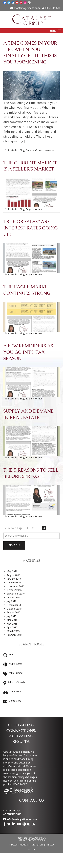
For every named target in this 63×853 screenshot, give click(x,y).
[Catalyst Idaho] (31, 19)
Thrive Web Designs (35, 840)
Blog (22, 150)
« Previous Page (14, 528)
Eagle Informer (34, 209)
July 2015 (11, 616)
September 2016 (16, 593)
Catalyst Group (11, 810)
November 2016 (15, 586)
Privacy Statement (18, 844)
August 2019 (13, 575)
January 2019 (14, 578)
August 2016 (13, 597)
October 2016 (14, 589)
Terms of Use (36, 844)
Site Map (50, 844)
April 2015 (12, 627)
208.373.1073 (52, 8)
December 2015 (15, 605)
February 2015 (14, 634)
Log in (31, 849)
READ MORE (20, 784)
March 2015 (13, 631)
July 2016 (11, 601)
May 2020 (12, 571)
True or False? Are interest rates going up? (30, 228)
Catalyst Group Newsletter (40, 150)
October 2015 (14, 608)
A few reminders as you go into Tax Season (28, 352)
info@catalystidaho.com (27, 8)
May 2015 (12, 623)
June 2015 (12, 619)
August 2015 (13, 612)
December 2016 (15, 582)
